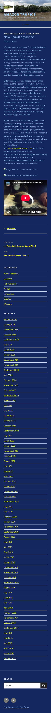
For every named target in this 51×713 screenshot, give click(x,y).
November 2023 (11, 385)
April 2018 (8, 608)
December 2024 (11, 360)
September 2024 (11, 370)
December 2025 (11, 330)
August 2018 (9, 587)
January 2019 (9, 562)
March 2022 (9, 441)
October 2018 (10, 577)
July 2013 (8, 633)
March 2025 (9, 350)
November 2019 (11, 527)
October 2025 (10, 335)
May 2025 (8, 345)
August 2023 (9, 400)
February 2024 (10, 380)
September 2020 (11, 501)
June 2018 (8, 598)
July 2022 (8, 436)
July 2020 (8, 507)
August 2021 (9, 461)
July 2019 (8, 542)
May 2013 (8, 643)
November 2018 (11, 572)
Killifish (7, 289)
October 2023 (10, 390)
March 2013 (9, 653)
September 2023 (11, 395)
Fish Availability (10, 284)
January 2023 (9, 421)
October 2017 (10, 623)
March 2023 (9, 416)
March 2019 (9, 557)
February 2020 (10, 517)
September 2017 (11, 628)
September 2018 (11, 582)
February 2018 (10, 613)
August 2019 (9, 537)
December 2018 (11, 567)
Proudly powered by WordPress (16, 707)
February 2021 (10, 481)
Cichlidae (8, 279)
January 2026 (9, 324)
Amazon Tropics (20, 14)
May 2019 (8, 547)
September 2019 (11, 532)
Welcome (8, 304)
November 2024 (11, 365)
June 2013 (8, 638)
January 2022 (9, 446)
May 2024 (8, 375)
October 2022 (10, 426)
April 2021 (8, 476)
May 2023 (8, 410)
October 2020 (10, 496)
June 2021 (8, 471)
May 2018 (8, 603)
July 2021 (8, 466)
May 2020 (8, 512)
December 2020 (11, 491)
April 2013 (8, 648)
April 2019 (8, 552)
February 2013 (10, 658)
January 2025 (9, 355)
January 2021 (9, 486)
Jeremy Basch (33, 33)
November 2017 (11, 618)
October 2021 (10, 456)
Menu (27, 24)
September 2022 (11, 431)
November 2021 (11, 451)
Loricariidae (9, 294)
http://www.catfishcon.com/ (20, 148)
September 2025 (11, 340)
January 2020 (9, 522)
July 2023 (8, 405)
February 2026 (10, 319)
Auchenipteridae (11, 274)
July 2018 (8, 593)
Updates (11, 229)
